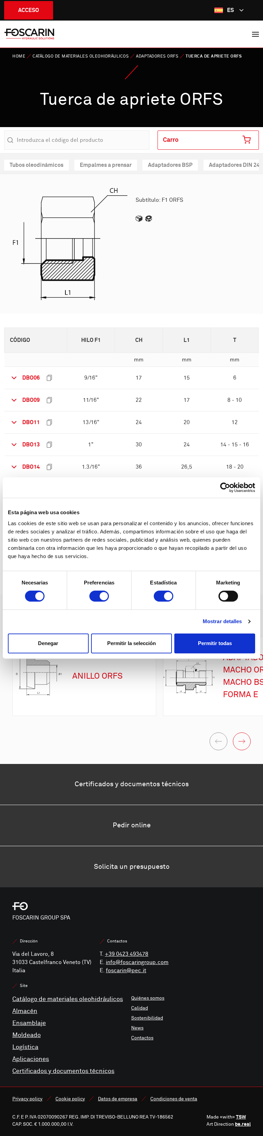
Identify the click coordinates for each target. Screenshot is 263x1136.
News (137, 1028)
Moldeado (26, 1035)
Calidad (139, 1008)
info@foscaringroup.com (137, 962)
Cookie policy (70, 1099)
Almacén (24, 1011)
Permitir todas (215, 643)
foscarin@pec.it (126, 970)
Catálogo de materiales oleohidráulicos (81, 56)
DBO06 (31, 377)
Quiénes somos (147, 998)
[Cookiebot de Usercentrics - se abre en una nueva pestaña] (225, 487)
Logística (25, 1047)
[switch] (99, 596)
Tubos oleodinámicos (36, 165)
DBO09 (31, 400)
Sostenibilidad (147, 1018)
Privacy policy (27, 1099)
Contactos (142, 1038)
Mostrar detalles (222, 621)
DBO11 (31, 422)
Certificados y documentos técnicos (63, 1071)
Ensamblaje (29, 1023)
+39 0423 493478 (126, 954)
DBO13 (31, 444)
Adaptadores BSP (170, 165)
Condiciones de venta (173, 1099)
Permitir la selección (131, 643)
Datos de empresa (117, 1099)
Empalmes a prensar (106, 165)
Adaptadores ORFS (157, 56)
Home (18, 56)
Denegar (48, 643)
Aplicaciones (30, 1059)
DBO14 (31, 466)
